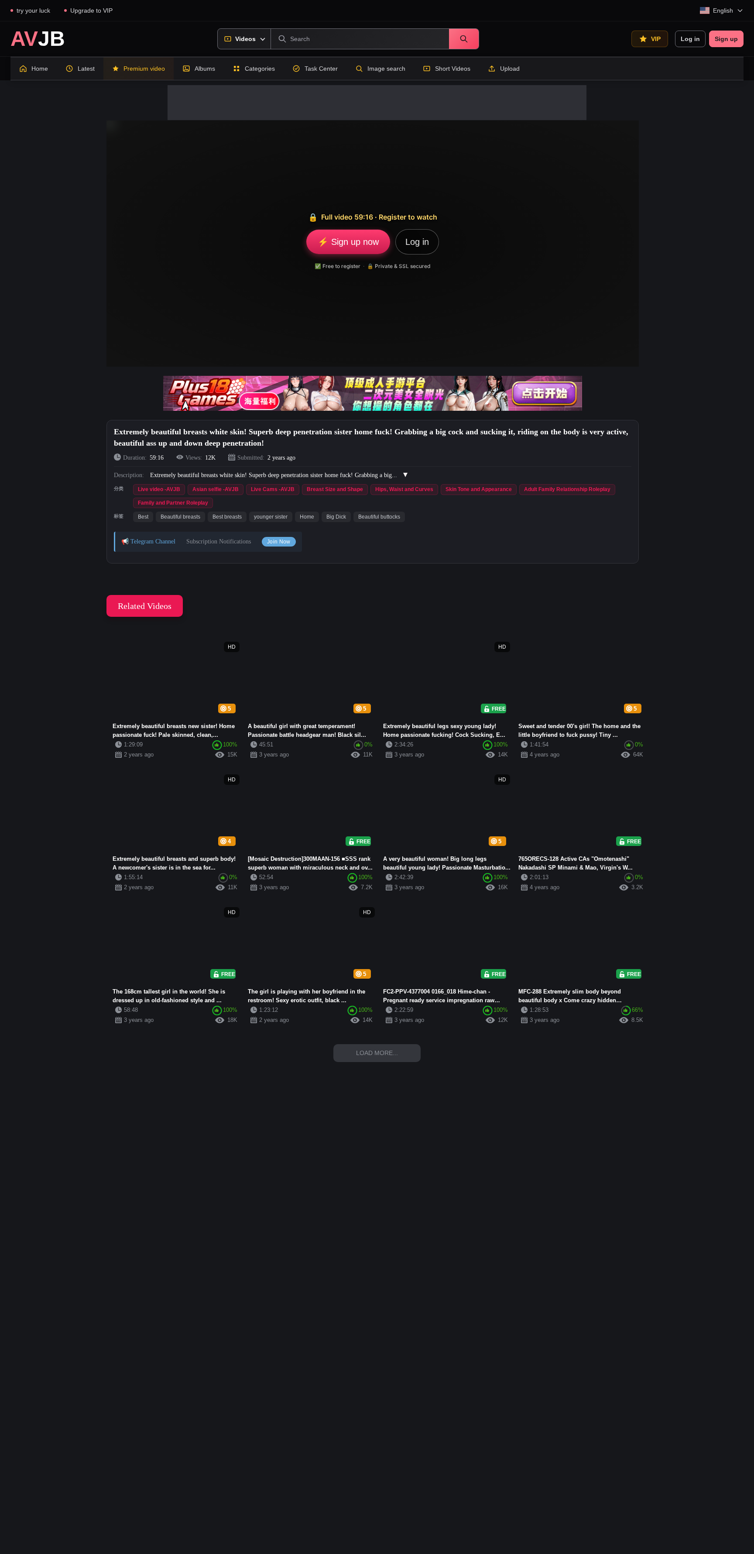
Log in (690, 38)
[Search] (464, 39)
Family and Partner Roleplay (173, 503)
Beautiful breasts (180, 517)
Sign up (726, 38)
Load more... (377, 1052)
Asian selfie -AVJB (215, 489)
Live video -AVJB (159, 489)
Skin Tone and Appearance (479, 489)
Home (307, 517)
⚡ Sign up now (348, 242)
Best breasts (227, 517)
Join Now (279, 542)
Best (143, 517)
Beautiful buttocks (379, 517)
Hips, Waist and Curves (404, 489)
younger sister (271, 517)
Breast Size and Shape (335, 489)
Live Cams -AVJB (273, 489)
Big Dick (336, 517)
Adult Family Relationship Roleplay (567, 489)
